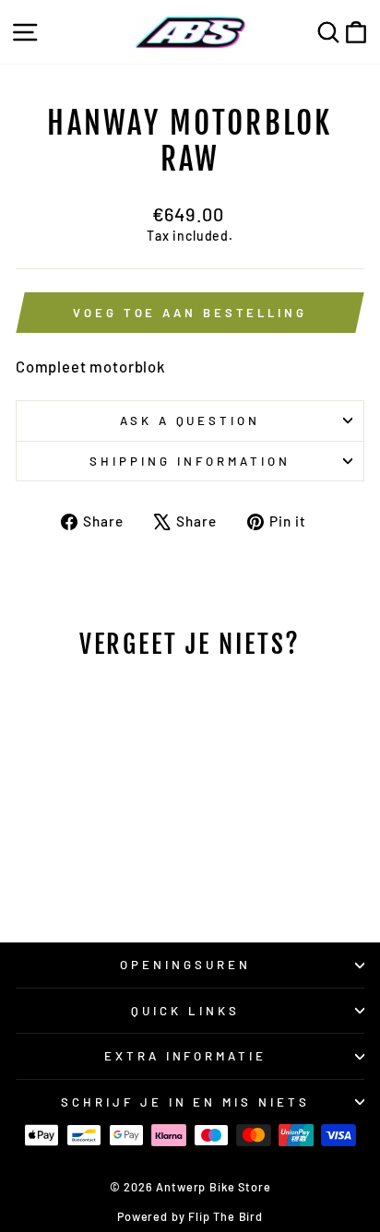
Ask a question (190, 420)
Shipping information (190, 461)
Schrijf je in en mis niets (185, 1102)
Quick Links (185, 1010)
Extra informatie (185, 1055)
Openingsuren (185, 964)
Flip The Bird (225, 1216)
